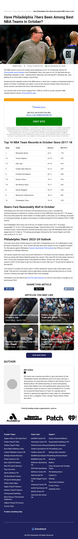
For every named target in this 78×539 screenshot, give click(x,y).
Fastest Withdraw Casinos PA (14, 452)
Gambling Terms (54, 489)
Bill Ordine (18, 66)
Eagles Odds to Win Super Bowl (15, 438)
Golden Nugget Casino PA (39, 480)
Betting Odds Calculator (57, 452)
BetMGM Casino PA (38, 459)
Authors (51, 462)
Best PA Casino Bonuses (13, 466)
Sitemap (52, 479)
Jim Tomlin (61, 66)
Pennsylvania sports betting (14, 72)
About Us (52, 459)
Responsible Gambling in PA (59, 442)
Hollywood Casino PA (38, 485)
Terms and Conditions (56, 482)
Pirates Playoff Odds (11, 442)
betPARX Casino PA (38, 438)
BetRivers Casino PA (38, 472)
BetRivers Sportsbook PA (39, 464)
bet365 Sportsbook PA (39, 488)
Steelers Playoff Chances (13, 490)
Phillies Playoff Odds (11, 445)
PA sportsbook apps (29, 93)
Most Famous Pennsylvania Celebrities (14, 498)
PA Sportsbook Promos (12, 476)
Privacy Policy (54, 486)
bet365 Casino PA (37, 491)
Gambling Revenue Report (58, 456)
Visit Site (39, 121)
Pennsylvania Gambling (12, 493)
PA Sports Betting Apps (12, 480)
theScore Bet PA (37, 475)
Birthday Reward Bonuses (13, 456)
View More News (39, 355)
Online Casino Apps (11, 483)
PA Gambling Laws (55, 449)
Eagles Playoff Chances (12, 487)
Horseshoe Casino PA (39, 442)
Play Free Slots (9, 469)
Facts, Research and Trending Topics (59, 467)
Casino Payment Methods (58, 438)
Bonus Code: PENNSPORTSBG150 (39, 115)
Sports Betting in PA (11, 473)
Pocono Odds (9, 506)
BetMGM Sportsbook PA (40, 456)
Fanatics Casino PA (38, 452)
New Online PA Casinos (12, 462)
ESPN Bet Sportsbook (39, 468)
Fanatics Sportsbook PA (39, 449)
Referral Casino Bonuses (40, 445)
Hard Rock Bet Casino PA (39, 496)
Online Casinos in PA (11, 459)
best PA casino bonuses (35, 278)
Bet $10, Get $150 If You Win (39, 113)
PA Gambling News (55, 472)
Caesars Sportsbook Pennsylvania (41, 248)
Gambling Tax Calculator (57, 445)
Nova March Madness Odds (14, 449)
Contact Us (52, 475)
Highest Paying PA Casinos (14, 503)
